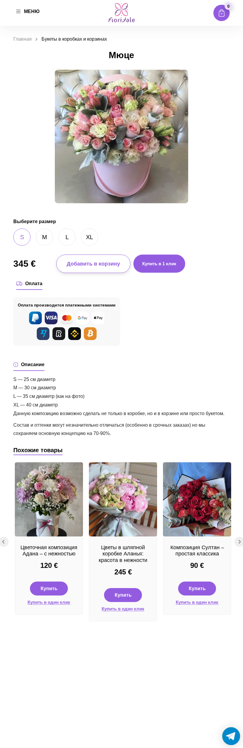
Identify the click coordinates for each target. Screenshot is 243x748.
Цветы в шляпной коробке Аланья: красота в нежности (123, 553)
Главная (22, 39)
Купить (49, 588)
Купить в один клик (49, 602)
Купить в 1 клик (159, 263)
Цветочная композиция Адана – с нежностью (48, 550)
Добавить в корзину (93, 264)
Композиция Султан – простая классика (197, 550)
